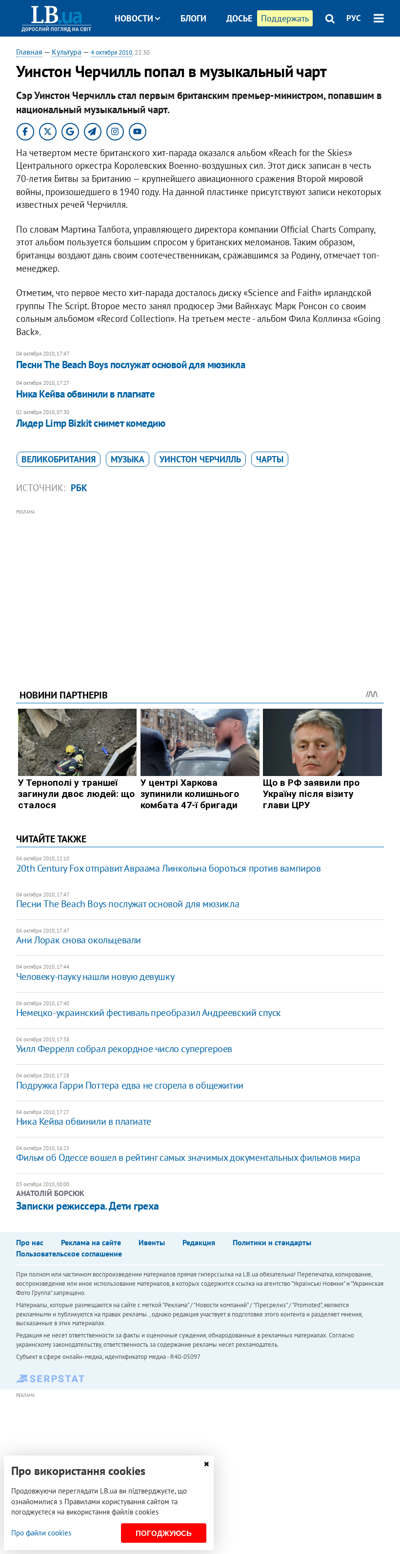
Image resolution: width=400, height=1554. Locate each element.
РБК (79, 488)
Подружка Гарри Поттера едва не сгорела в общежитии (129, 1085)
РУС (353, 18)
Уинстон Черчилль (200, 459)
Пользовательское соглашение (69, 1253)
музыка (127, 459)
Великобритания (58, 459)
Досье (239, 18)
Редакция (198, 1242)
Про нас (29, 1242)
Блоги (193, 18)
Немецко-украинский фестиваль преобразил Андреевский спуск (148, 1012)
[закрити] (206, 1464)
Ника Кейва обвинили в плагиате (85, 393)
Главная (29, 52)
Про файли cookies (41, 1532)
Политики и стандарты (272, 1242)
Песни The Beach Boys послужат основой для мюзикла (130, 364)
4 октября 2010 (111, 52)
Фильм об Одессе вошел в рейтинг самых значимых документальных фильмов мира (188, 1157)
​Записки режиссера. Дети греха (87, 1206)
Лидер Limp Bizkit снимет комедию (90, 423)
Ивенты (152, 1242)
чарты (269, 459)
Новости (134, 18)
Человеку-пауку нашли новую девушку (95, 976)
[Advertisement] (200, 586)
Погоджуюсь (164, 1533)
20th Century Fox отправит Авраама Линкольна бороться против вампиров (168, 868)
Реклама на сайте (91, 1242)
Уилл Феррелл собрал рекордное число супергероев (124, 1048)
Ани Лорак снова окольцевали (78, 940)
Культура (66, 52)
